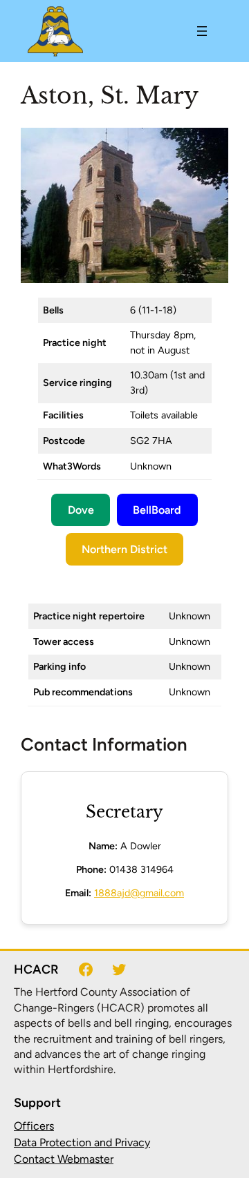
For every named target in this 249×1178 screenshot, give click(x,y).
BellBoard (157, 509)
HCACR (36, 969)
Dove (81, 509)
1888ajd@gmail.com (139, 893)
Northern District (124, 549)
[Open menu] (202, 31)
